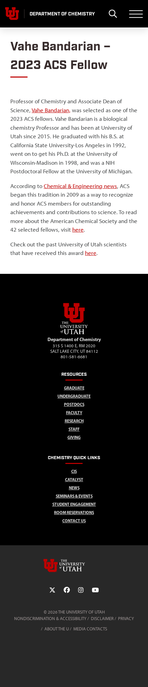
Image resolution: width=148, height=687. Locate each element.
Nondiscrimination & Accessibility (50, 618)
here (78, 229)
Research (74, 420)
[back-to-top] (139, 673)
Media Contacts (90, 628)
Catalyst (74, 479)
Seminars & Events (74, 496)
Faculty (74, 412)
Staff (74, 429)
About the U (56, 628)
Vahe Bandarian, (51, 110)
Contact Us (74, 520)
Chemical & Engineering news (80, 186)
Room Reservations (74, 512)
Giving (74, 437)
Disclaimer (102, 618)
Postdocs (74, 404)
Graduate (74, 388)
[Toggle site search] (113, 13)
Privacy (126, 618)
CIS (74, 471)
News (74, 487)
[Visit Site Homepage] (74, 332)
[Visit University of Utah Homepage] (12, 13)
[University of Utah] (74, 565)
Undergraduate (74, 396)
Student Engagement (74, 504)
